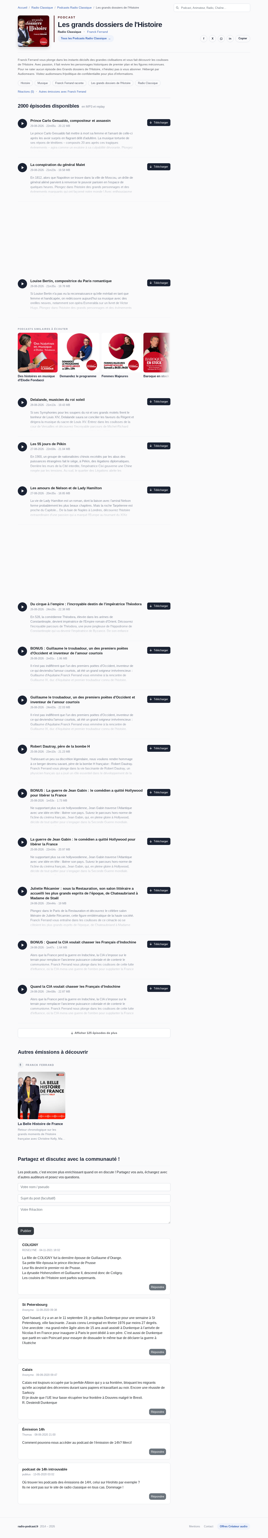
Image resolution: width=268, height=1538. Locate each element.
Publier (26, 1231)
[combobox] (212, 8)
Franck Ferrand (97, 31)
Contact (208, 1526)
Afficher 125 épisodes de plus (95, 1033)
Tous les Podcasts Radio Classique (84, 38)
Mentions (194, 1526)
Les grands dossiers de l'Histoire (110, 83)
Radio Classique (42, 7)
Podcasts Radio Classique (74, 7)
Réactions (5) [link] (26, 91)
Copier (242, 38)
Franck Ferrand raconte (69, 83)
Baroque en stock (156, 376)
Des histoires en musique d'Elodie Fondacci (36, 378)
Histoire (25, 83)
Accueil (22, 7)
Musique (42, 83)
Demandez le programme (78, 376)
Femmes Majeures (115, 376)
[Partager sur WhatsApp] (221, 38)
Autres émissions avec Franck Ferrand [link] (62, 91)
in (230, 38)
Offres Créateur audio (233, 1526)
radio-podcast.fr (28, 1526)
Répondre (157, 1287)
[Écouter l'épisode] (22, 123)
